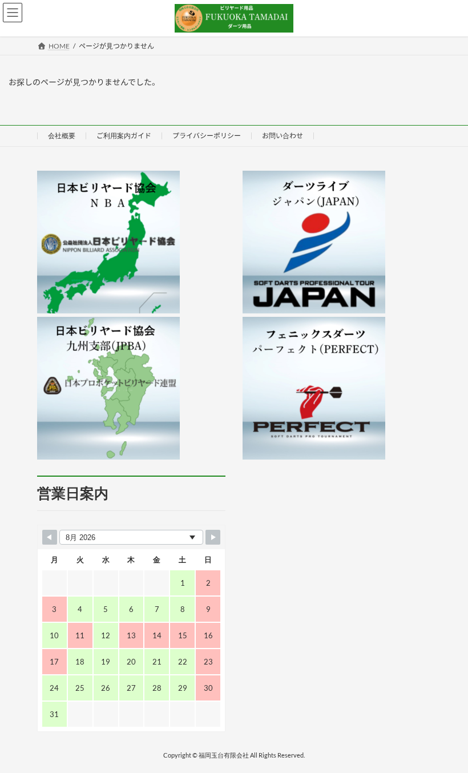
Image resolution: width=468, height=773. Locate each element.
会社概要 (61, 135)
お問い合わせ (282, 135)
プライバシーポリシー (206, 135)
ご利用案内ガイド (123, 135)
